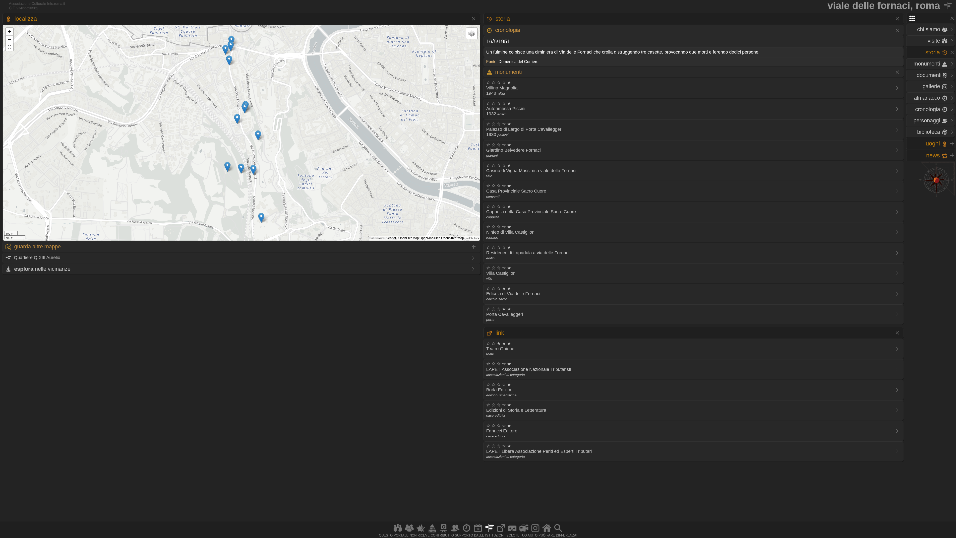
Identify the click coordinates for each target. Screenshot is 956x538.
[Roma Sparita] (443, 532)
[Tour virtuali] (512, 532)
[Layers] (471, 33)
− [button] (9, 39)
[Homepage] (546, 532)
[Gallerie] (535, 532)
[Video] (524, 532)
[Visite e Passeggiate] (398, 532)
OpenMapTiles (429, 238)
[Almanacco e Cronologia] (466, 532)
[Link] (501, 532)
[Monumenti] (432, 532)
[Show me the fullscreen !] (9, 47)
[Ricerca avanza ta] (558, 532)
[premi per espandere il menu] (930, 18)
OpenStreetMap (452, 238)
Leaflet (391, 238)
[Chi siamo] (409, 532)
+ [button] (9, 31)
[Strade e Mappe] (489, 532)
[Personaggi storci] (455, 532)
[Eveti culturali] (478, 532)
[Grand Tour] (420, 532)
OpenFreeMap (408, 238)
